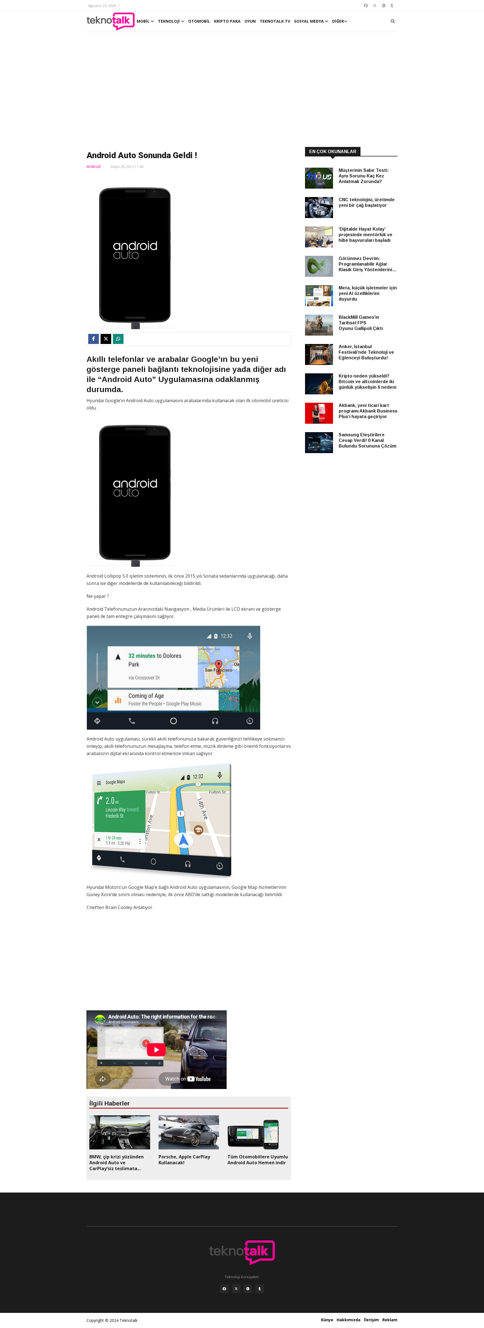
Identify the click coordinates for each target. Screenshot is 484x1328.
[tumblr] (259, 1288)
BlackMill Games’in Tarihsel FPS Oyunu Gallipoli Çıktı (361, 323)
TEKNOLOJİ (169, 21)
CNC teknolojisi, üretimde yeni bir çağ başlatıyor (367, 202)
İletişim (371, 1319)
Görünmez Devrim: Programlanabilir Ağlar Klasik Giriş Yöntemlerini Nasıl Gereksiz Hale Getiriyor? (365, 264)
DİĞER (338, 21)
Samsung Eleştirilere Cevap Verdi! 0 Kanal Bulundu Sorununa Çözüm (367, 440)
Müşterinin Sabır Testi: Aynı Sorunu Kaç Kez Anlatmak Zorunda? (364, 176)
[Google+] (247, 1288)
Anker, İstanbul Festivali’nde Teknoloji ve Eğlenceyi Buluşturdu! (366, 352)
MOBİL (144, 21)
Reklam (389, 1319)
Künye (327, 1319)
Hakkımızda (348, 1319)
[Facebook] (224, 1288)
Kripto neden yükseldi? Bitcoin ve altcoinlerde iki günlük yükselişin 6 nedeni (367, 382)
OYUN (250, 21)
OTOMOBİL (199, 21)
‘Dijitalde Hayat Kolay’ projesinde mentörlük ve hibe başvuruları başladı (365, 235)
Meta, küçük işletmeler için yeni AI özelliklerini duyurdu (368, 293)
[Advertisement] (242, 90)
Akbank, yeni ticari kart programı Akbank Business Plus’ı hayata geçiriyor (368, 411)
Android (94, 166)
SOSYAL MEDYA (309, 21)
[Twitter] (236, 1288)
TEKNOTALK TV (275, 21)
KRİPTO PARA (227, 21)
